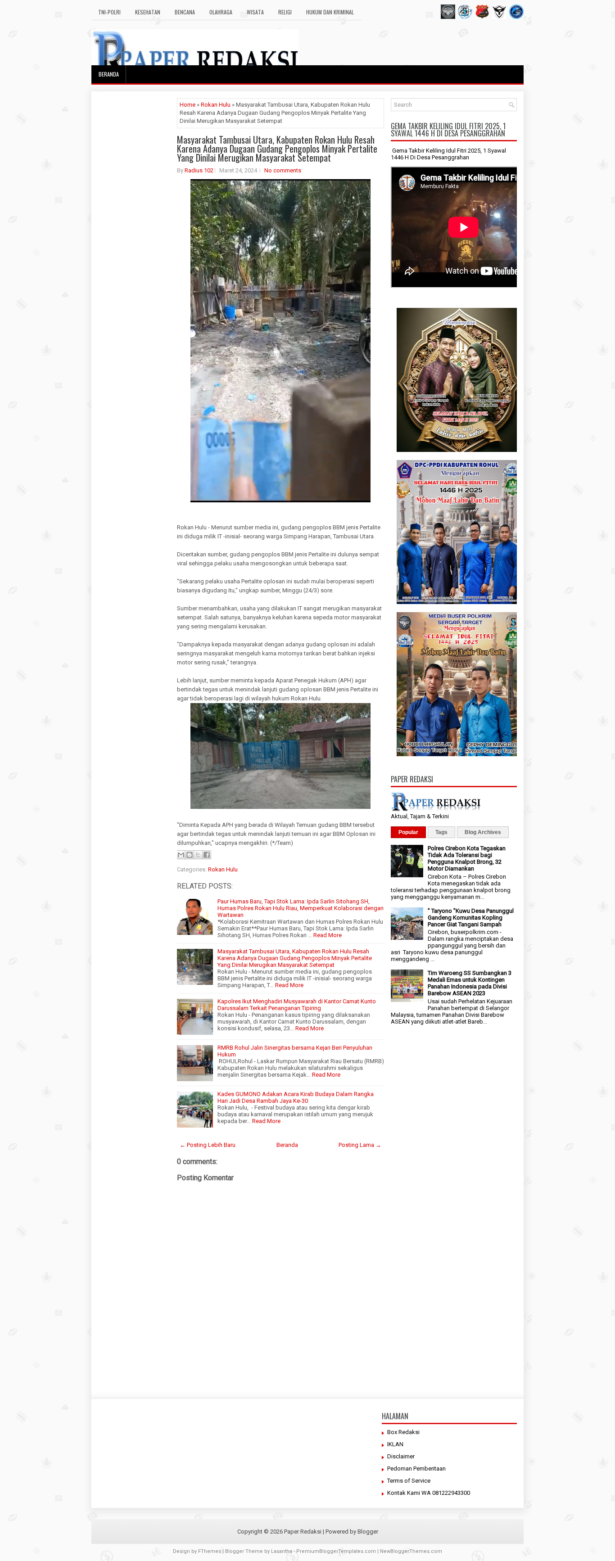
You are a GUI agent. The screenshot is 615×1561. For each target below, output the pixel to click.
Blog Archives (483, 832)
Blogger (367, 1531)
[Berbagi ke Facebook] (206, 854)
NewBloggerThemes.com (411, 1551)
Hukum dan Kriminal (330, 12)
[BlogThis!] (189, 854)
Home (187, 104)
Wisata (255, 12)
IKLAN (395, 1444)
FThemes (209, 1551)
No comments (282, 170)
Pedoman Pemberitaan (416, 1468)
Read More (327, 935)
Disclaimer (401, 1456)
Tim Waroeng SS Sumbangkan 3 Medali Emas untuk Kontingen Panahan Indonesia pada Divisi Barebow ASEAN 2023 (469, 983)
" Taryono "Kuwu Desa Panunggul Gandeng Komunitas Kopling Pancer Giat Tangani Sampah (471, 917)
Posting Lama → (360, 1144)
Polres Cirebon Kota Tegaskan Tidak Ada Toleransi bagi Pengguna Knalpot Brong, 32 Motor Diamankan (467, 858)
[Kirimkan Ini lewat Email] (180, 854)
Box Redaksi (403, 1432)
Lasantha (281, 1551)
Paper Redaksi (302, 1531)
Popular (408, 832)
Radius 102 (199, 170)
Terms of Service (408, 1480)
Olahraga (220, 12)
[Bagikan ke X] (198, 854)
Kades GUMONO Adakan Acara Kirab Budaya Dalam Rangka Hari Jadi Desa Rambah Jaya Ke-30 (295, 1097)
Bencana (185, 12)
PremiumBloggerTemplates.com (336, 1551)
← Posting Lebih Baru (207, 1144)
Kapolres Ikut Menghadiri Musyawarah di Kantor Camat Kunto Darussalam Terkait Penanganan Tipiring (296, 1004)
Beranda (109, 74)
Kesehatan (147, 12)
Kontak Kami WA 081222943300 (428, 1492)
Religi (285, 12)
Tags (441, 832)
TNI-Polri (109, 12)
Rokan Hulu (216, 104)
